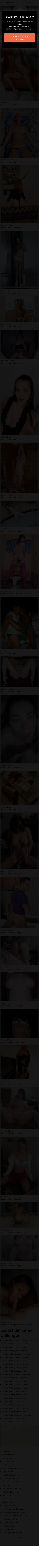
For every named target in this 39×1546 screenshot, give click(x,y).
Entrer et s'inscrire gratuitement (19, 37)
